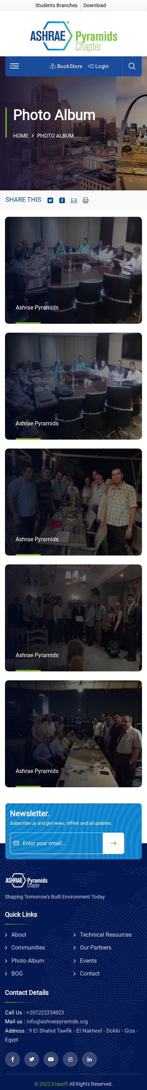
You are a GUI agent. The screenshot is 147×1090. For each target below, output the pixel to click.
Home (21, 136)
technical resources (106, 934)
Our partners (95, 947)
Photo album (27, 960)
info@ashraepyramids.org (57, 1021)
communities (28, 947)
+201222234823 (45, 1012)
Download (94, 5)
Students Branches (56, 5)
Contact (90, 973)
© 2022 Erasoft (51, 1084)
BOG (17, 973)
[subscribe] (113, 843)
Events (88, 960)
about (18, 934)
